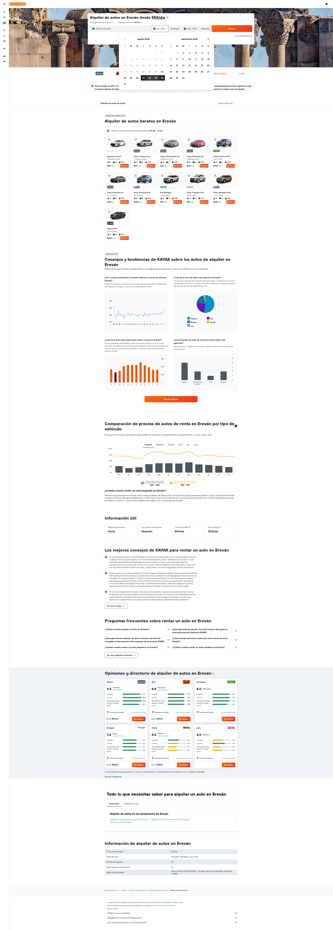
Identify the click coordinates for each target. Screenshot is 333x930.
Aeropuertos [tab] (114, 803)
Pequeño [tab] (148, 444)
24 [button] (125, 78)
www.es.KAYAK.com (112, 890)
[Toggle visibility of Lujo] (190, 325)
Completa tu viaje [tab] (131, 803)
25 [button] (131, 78)
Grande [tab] (171, 444)
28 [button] (150, 78)
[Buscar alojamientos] (4, 17)
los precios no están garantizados (163, 905)
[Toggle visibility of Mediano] (192, 321)
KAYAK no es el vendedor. (118, 913)
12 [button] (137, 65)
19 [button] (137, 71)
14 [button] (150, 65)
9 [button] (162, 59)
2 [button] (162, 53)
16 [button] (162, 65)
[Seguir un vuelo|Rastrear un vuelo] (4, 35)
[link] (171, 399)
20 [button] (143, 71)
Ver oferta (124, 166)
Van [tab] (188, 444)
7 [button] (149, 59)
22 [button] (156, 71)
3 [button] (124, 59)
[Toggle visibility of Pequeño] (192, 318)
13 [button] (144, 65)
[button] (4, 4)
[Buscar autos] (4, 22)
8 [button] (156, 59)
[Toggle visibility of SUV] (210, 318)
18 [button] (131, 71)
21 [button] (150, 71)
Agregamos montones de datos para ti (124, 917)
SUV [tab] (180, 444)
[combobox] (102, 22)
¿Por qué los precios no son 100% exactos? (126, 922)
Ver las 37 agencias (113, 776)
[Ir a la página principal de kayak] (17, 4)
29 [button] (156, 78)
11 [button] (131, 65)
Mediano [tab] (160, 444)
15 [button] (156, 65)
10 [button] (125, 65)
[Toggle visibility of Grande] (211, 321)
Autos (124, 890)
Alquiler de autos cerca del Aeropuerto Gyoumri (170, 819)
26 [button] (137, 78)
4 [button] (131, 59)
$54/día (158, 17)
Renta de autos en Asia (137, 890)
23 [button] (162, 71)
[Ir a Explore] (4, 30)
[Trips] (4, 48)
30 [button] (162, 78)
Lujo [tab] (195, 444)
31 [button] (125, 84)
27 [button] (143, 78)
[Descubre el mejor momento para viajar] (4, 41)
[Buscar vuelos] (4, 12)
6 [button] (143, 59)
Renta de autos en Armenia (158, 890)
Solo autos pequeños (243, 36)
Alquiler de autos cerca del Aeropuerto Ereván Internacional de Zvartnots (129, 820)
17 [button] (125, 71)
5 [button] (137, 59)
